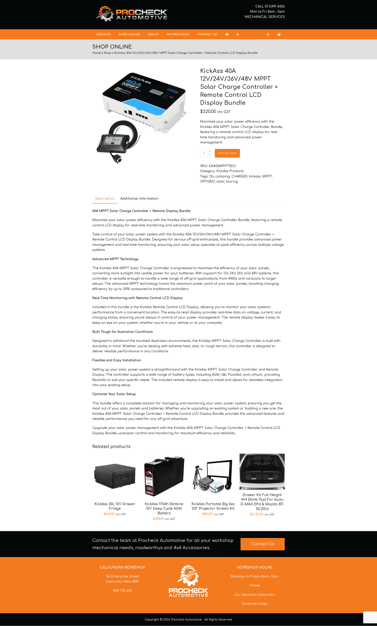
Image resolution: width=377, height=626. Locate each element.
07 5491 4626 (275, 6)
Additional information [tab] (139, 198)
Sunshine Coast (254, 604)
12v (211, 176)
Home (96, 52)
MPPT (267, 176)
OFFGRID (207, 181)
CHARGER (239, 176)
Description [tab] (104, 198)
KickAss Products (230, 171)
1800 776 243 (122, 591)
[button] (279, 34)
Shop (107, 52)
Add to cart (227, 153)
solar (220, 181)
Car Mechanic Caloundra (254, 595)
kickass (255, 176)
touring (232, 181)
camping (222, 176)
